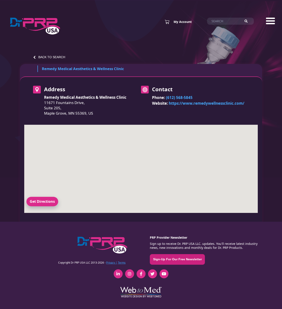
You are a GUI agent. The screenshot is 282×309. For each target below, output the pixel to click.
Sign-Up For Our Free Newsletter (177, 259)
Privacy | (111, 262)
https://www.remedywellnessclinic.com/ (206, 103)
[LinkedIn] (118, 271)
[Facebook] (141, 271)
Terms (122, 262)
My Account (183, 22)
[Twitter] (152, 271)
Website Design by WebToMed (141, 296)
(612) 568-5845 (179, 97)
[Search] (248, 21)
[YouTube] (164, 271)
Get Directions (42, 201)
